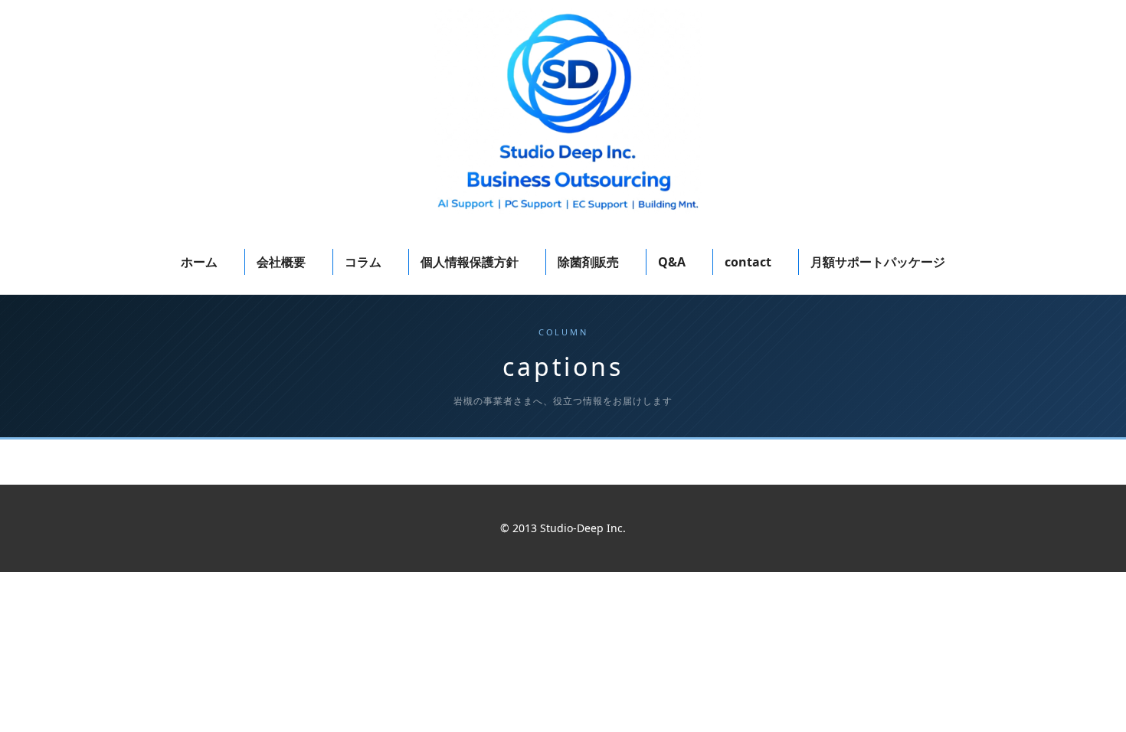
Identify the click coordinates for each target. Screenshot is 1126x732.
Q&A (672, 261)
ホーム (199, 261)
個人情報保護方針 (470, 261)
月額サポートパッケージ (877, 261)
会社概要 (281, 261)
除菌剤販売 (588, 261)
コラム (363, 261)
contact (748, 261)
